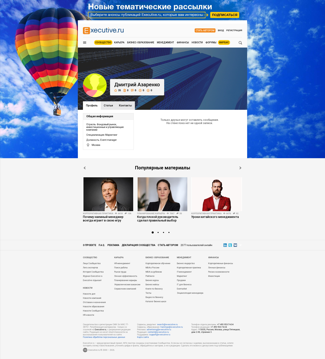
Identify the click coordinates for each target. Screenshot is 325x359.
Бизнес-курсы (152, 280)
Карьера (119, 42)
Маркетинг (182, 276)
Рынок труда (120, 272)
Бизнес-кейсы (152, 284)
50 (180, 213)
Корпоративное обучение (158, 263)
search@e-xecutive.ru (167, 324)
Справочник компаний (125, 289)
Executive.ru (100, 329)
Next (240, 168)
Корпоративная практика (98, 213)
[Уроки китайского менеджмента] (216, 194)
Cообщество (90, 257)
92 (237, 213)
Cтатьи (108, 105)
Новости (197, 42)
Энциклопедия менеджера (190, 293)
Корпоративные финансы (220, 263)
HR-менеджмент (122, 263)
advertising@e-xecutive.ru (159, 329)
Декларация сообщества (138, 245)
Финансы (183, 42)
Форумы (210, 42)
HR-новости (88, 315)
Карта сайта (143, 337)
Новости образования (93, 306)
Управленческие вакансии (127, 284)
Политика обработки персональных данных (104, 337)
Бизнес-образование (140, 42)
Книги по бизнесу (154, 289)
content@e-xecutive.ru (158, 332)
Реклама (113, 245)
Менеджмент (165, 42)
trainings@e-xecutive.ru (171, 327)
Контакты (125, 105)
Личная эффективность (125, 276)
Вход (221, 30)
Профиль (92, 105)
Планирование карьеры (151, 213)
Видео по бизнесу (154, 297)
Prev (84, 168)
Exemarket (182, 289)
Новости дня (89, 294)
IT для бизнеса (184, 284)
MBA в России (152, 267)
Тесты (148, 293)
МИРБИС (224, 42)
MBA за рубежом (154, 272)
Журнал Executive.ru (92, 276)
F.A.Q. (102, 245)
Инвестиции (214, 276)
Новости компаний (92, 298)
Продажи (181, 280)
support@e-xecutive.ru (159, 334)
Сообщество (103, 42)
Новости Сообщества (93, 311)
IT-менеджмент (184, 272)
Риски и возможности (218, 272)
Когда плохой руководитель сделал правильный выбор (157, 218)
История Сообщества (93, 272)
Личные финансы (216, 267)
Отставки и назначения (94, 302)
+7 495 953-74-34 (225, 324)
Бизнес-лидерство (186, 263)
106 (129, 213)
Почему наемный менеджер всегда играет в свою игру (103, 218)
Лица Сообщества (92, 263)
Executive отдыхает (92, 280)
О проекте (89, 245)
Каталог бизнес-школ (156, 301)
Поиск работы (121, 267)
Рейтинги (150, 276)
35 (119, 90)
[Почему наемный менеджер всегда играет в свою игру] (108, 194)
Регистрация (234, 30)
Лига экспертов (90, 267)
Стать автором (205, 30)
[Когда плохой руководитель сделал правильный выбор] (162, 194)
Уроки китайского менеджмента (215, 217)
